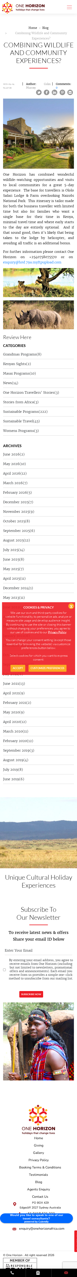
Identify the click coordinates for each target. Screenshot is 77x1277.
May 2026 (14, 464)
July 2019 (13, 769)
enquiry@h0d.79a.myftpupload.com (32, 262)
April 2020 (14, 721)
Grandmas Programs (22, 354)
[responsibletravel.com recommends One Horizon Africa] (20, 1266)
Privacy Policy (39, 1160)
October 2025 (16, 521)
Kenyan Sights (17, 364)
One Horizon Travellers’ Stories (31, 392)
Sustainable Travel (21, 421)
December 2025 (18, 502)
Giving (38, 1145)
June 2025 (13, 559)
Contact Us (40, 1196)
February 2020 (18, 741)
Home (33, 28)
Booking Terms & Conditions (40, 1167)
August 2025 (16, 540)
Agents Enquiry (38, 1189)
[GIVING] (38, 1273)
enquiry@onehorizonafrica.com (41, 1228)
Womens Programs (21, 430)
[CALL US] (13, 1273)
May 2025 (13, 569)
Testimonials (38, 1175)
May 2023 (14, 597)
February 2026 (17, 492)
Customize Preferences (47, 668)
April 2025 (14, 578)
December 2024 (18, 588)
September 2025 (19, 530)
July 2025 (14, 550)
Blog (45, 28)
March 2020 (15, 731)
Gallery (38, 1153)
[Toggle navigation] (68, 7)
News (10, 383)
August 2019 (15, 760)
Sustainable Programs (25, 411)
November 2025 (18, 511)
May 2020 (13, 712)
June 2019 (13, 779)
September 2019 (18, 750)
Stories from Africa (21, 402)
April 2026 (15, 473)
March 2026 (15, 483)
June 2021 (14, 683)
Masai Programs (19, 373)
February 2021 (17, 702)
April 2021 (14, 693)
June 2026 (14, 454)
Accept (18, 668)
